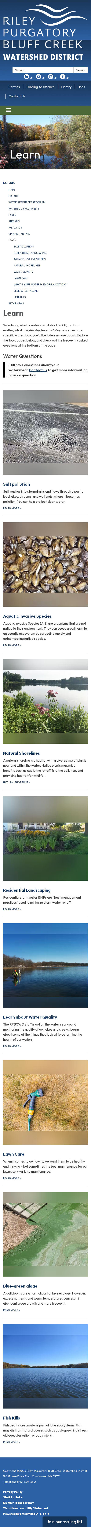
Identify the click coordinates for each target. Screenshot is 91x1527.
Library (66, 87)
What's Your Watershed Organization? (40, 284)
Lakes (12, 214)
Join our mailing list (64, 1521)
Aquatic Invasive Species (30, 259)
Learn (12, 240)
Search (80, 70)
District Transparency (18, 1502)
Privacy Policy (12, 1491)
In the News (16, 303)
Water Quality (23, 271)
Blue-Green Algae (26, 290)
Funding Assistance (40, 87)
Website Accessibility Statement (25, 1508)
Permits (14, 87)
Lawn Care (21, 278)
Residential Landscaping (30, 252)
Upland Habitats (19, 233)
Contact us (38, 370)
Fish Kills (20, 297)
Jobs (81, 87)
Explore (9, 182)
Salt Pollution (24, 246)
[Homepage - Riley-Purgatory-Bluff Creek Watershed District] (45, 34)
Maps (11, 189)
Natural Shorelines (27, 265)
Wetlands (15, 227)
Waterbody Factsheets (23, 208)
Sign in (44, 1513)
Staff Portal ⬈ (13, 1497)
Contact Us (17, 96)
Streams (13, 221)
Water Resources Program (26, 202)
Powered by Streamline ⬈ (20, 1513)
